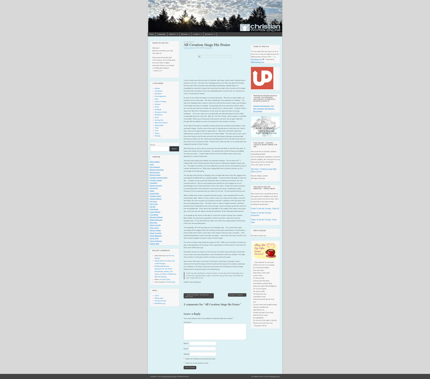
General (157, 104)
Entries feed (159, 298)
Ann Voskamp (155, 167)
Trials (156, 128)
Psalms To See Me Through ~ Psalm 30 (265, 208)
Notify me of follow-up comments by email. (201, 359)
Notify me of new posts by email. (197, 363)
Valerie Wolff (154, 244)
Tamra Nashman (190, 48)
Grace (157, 107)
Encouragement (160, 96)
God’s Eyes (166, 279)
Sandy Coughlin (155, 233)
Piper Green (154, 228)
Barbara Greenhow (157, 170)
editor (152, 191)
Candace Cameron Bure (158, 178)
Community (161, 34)
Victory (157, 133)
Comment (188, 322)
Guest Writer (154, 193)
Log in (157, 295)
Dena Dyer (154, 188)
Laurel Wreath (155, 212)
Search (152, 145)
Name (186, 343)
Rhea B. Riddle (155, 230)
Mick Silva (153, 222)
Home (151, 34)
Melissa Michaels (156, 220)
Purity (157, 117)
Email (186, 349)
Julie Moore (154, 209)
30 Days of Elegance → (237, 295)
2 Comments (208, 48)
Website (186, 354)
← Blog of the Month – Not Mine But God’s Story (197, 295)
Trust (156, 130)
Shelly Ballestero (156, 236)
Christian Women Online (168, 376)
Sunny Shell (154, 238)
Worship (157, 136)
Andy (152, 164)
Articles (157, 88)
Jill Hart (152, 207)
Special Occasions (161, 123)
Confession (159, 91)
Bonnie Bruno (155, 172)
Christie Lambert (156, 180)
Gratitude (158, 109)
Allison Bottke (155, 162)
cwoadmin (153, 183)
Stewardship (159, 125)
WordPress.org (160, 303)
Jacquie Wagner (156, 199)
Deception (158, 93)
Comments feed (160, 301)
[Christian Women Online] (215, 16)
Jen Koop (153, 201)
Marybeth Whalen (156, 217)
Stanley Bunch (160, 261)
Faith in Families (189, 42)
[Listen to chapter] (263, 59)
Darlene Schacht (156, 185)
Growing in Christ (161, 112)
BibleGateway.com (257, 62)
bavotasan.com (275, 376)
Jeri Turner (154, 204)
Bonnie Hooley (155, 175)
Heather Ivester (155, 196)
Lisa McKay (154, 215)
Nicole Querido (155, 225)
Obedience (158, 115)
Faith (156, 99)
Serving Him (159, 120)
